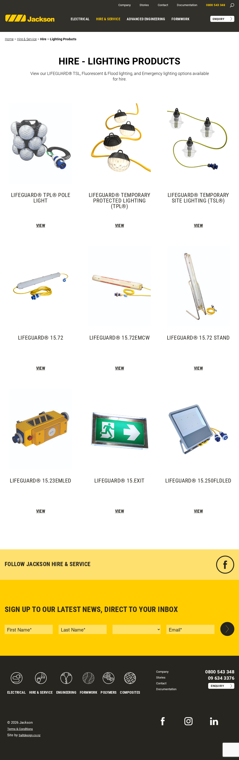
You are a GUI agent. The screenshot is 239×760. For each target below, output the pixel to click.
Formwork (180, 19)
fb (232, 558)
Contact (163, 5)
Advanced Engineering (146, 19)
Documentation (187, 5)
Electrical (80, 19)
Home (9, 39)
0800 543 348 (215, 5)
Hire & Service (108, 19)
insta (187, 720)
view (40, 225)
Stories (144, 5)
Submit (227, 629)
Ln (211, 720)
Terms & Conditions (20, 729)
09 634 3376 (221, 678)
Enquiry (218, 19)
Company (124, 5)
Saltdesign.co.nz (29, 735)
